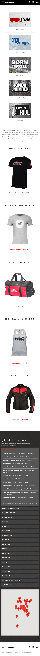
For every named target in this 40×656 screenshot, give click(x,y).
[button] (26, 611)
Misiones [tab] (6, 553)
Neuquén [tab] (6, 558)
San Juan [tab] (6, 567)
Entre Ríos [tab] (6, 540)
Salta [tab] (4, 562)
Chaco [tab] (5, 522)
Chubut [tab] (5, 526)
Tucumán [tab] (6, 585)
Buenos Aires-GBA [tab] (10, 508)
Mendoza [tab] (6, 549)
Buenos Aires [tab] (8, 449)
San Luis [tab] (6, 571)
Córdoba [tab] (6, 531)
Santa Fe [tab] (6, 576)
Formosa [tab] (6, 544)
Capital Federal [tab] (9, 513)
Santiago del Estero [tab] (11, 580)
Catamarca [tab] (7, 517)
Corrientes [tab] (7, 535)
